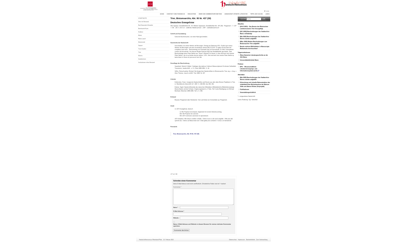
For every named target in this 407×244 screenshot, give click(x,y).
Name (175, 207)
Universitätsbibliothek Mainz (249, 60)
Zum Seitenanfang (261, 239)
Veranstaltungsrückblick (248, 92)
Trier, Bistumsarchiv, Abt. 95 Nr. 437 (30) (186, 134)
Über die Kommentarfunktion (210, 14)
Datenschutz (233, 239)
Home (267, 11)
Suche (243, 19)
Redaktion (192, 14)
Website (175, 218)
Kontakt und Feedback (176, 14)
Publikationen (244, 89)
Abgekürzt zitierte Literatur (236, 14)
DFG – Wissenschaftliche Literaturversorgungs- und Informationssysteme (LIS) (248, 69)
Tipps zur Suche (256, 14)
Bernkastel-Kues (143, 28)
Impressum (241, 239)
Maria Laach (142, 38)
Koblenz (140, 32)
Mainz (140, 35)
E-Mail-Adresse (178, 211)
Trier (139, 52)
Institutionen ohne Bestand (146, 62)
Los (263, 19)
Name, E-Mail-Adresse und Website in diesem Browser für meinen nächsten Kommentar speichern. (202, 225)
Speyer (140, 45)
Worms (140, 55)
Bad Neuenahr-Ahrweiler (145, 25)
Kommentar (177, 187)
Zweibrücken (142, 59)
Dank (162, 14)
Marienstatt (141, 42)
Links (268, 14)
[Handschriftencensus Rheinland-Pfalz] (203, 5)
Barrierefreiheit (250, 239)
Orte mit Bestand (143, 21)
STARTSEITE (142, 18)
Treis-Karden (142, 49)
